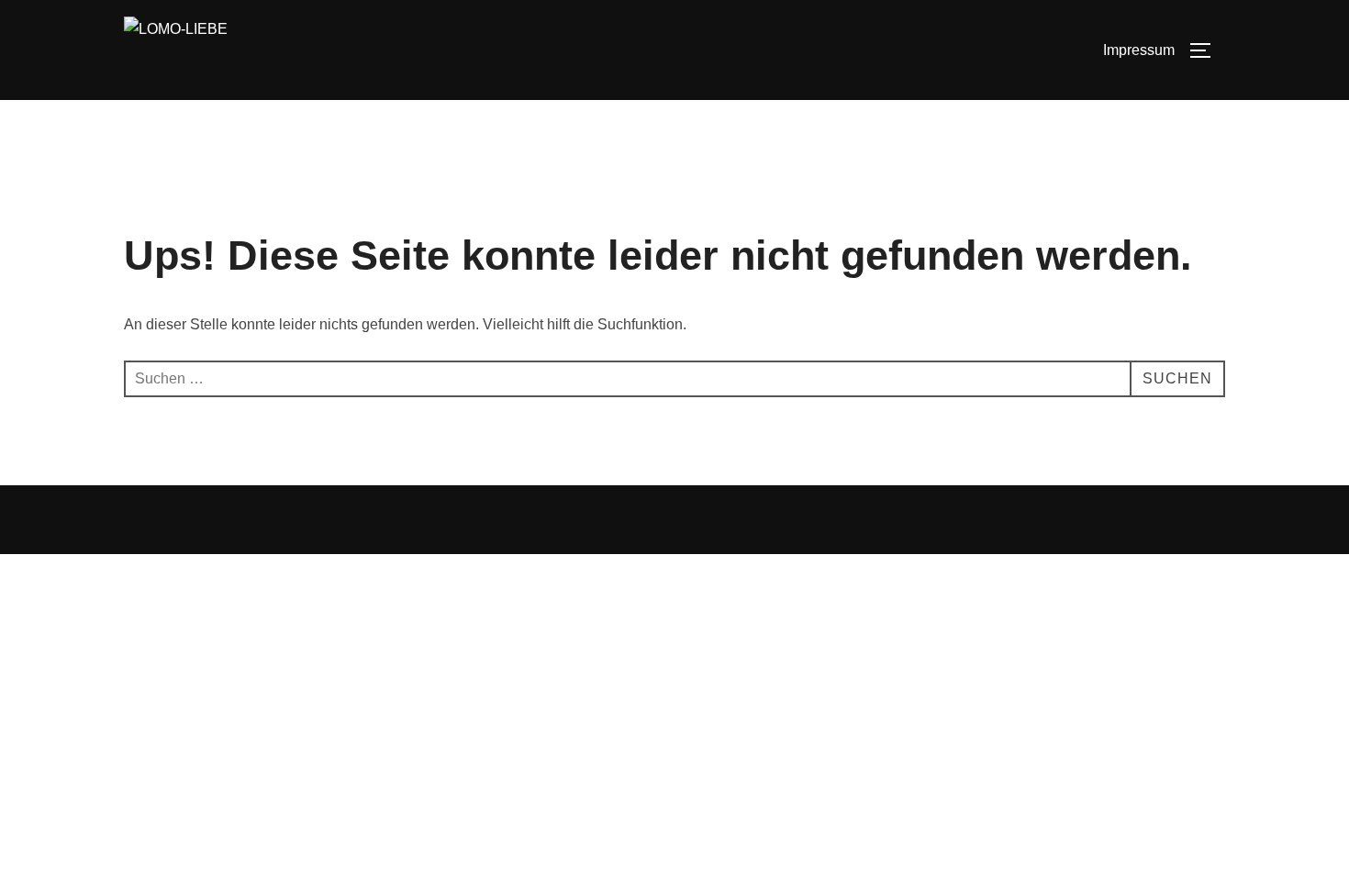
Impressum (1139, 50)
